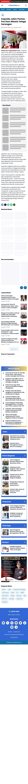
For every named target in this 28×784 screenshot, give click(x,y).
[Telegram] (8, 205)
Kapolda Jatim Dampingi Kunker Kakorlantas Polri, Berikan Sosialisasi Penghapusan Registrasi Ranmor (14, 410)
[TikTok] (24, 622)
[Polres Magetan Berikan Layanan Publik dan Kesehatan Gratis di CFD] (5, 508)
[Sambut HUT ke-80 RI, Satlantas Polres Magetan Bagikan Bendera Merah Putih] (5, 477)
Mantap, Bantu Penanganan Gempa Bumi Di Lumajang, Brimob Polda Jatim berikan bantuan (16, 445)
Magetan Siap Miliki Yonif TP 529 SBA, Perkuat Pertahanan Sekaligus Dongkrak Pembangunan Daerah (15, 380)
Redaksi (10, 632)
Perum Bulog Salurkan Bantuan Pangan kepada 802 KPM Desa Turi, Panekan (10, 323)
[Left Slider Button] (21, 287)
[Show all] (25, 432)
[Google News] (20, 622)
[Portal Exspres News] (14, 5)
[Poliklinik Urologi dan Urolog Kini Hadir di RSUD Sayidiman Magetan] (5, 515)
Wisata (9, 9)
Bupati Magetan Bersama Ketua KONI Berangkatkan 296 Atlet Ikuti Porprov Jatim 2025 (17, 531)
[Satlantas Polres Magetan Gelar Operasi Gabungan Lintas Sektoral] (5, 469)
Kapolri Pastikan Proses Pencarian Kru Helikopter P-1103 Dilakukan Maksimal (14, 422)
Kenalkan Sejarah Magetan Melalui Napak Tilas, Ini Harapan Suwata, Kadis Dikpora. (17, 548)
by (11, 642)
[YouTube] (16, 622)
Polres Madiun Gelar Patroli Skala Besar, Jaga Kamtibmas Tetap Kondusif (10, 331)
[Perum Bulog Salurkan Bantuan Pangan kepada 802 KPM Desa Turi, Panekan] (24, 324)
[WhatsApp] (11, 205)
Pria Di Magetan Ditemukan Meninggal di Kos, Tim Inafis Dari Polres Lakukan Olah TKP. (15, 404)
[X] (5, 205)
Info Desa (21, 9)
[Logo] (14, 611)
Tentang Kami (14, 637)
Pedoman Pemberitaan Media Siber (14, 634)
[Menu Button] (2, 5)
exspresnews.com (17, 642)
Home (3, 9)
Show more (14, 349)
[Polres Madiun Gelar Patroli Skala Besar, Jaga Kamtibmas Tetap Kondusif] (24, 332)
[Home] (2, 15)
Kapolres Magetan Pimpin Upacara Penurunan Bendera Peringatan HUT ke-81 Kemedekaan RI (10, 340)
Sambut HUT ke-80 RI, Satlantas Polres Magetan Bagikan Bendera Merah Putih (17, 476)
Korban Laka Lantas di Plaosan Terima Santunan (17, 491)
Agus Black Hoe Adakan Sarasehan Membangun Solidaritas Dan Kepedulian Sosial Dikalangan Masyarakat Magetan (17, 437)
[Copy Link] (14, 205)
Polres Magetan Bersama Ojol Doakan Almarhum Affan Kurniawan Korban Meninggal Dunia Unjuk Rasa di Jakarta (17, 461)
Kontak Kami (16, 632)
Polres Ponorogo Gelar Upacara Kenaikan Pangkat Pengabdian (14, 386)
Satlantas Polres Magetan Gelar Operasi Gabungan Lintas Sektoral (17, 468)
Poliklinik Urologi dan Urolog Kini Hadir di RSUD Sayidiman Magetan (16, 514)
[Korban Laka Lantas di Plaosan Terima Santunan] (5, 492)
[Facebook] (2, 205)
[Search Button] (25, 5)
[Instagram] (11, 622)
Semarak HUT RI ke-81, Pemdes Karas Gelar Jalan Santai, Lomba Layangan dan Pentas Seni (9, 306)
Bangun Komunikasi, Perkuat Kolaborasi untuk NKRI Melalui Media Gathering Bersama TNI (10, 314)
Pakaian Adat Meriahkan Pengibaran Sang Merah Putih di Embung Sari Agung (15, 392)
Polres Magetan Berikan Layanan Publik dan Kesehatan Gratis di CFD (18, 507)
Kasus (15, 9)
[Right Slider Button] (26, 9)
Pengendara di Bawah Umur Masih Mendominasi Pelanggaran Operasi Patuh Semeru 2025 (17, 483)
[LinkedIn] (11, 627)
